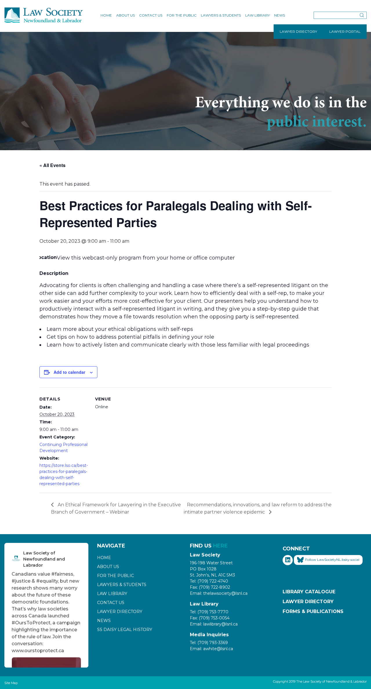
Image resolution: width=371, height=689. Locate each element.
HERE (220, 546)
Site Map (11, 683)
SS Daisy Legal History (124, 629)
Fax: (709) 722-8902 (210, 587)
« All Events (52, 165)
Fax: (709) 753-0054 (210, 618)
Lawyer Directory (119, 611)
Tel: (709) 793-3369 (209, 642)
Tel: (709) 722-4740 (209, 581)
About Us (125, 15)
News (279, 15)
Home (106, 15)
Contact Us (150, 15)
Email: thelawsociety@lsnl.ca (219, 593)
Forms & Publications (313, 611)
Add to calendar (69, 372)
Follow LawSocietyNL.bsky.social (332, 559)
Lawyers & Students (221, 15)
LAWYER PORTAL (345, 31)
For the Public (182, 15)
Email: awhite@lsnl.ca (211, 648)
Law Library (257, 15)
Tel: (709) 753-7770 (209, 611)
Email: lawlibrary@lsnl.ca (214, 624)
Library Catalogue (309, 591)
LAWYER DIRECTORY (298, 31)
